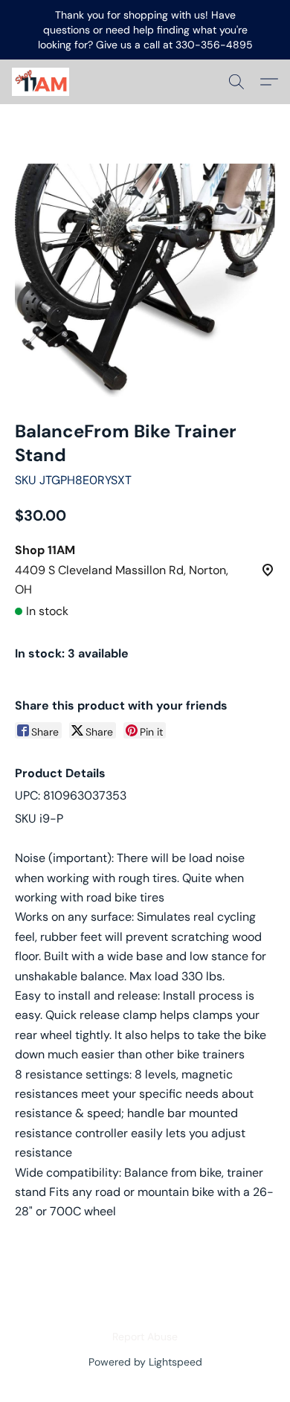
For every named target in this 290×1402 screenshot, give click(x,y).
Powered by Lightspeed (145, 1362)
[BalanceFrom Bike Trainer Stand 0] (145, 280)
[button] (42, 82)
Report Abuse (145, 1336)
